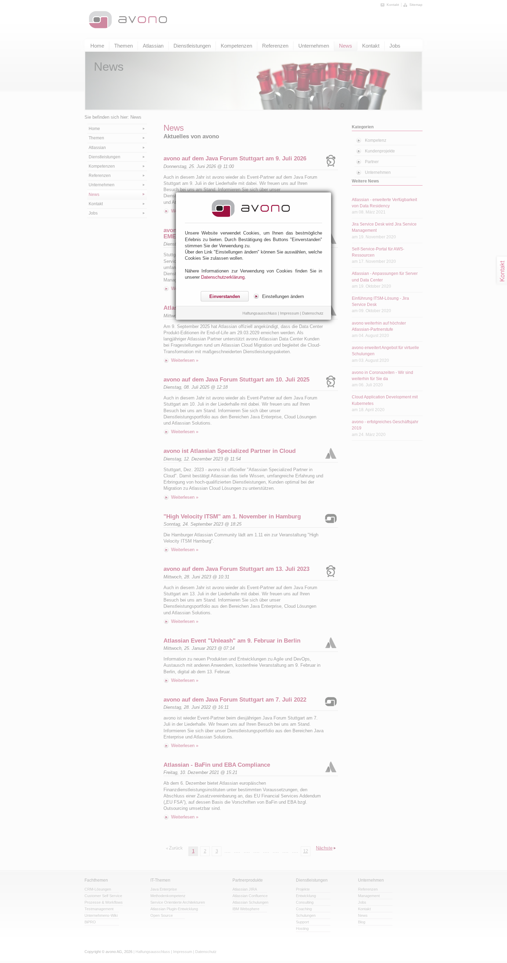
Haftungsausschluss (259, 313)
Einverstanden (224, 296)
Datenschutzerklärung (223, 277)
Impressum (289, 313)
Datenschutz (313, 313)
